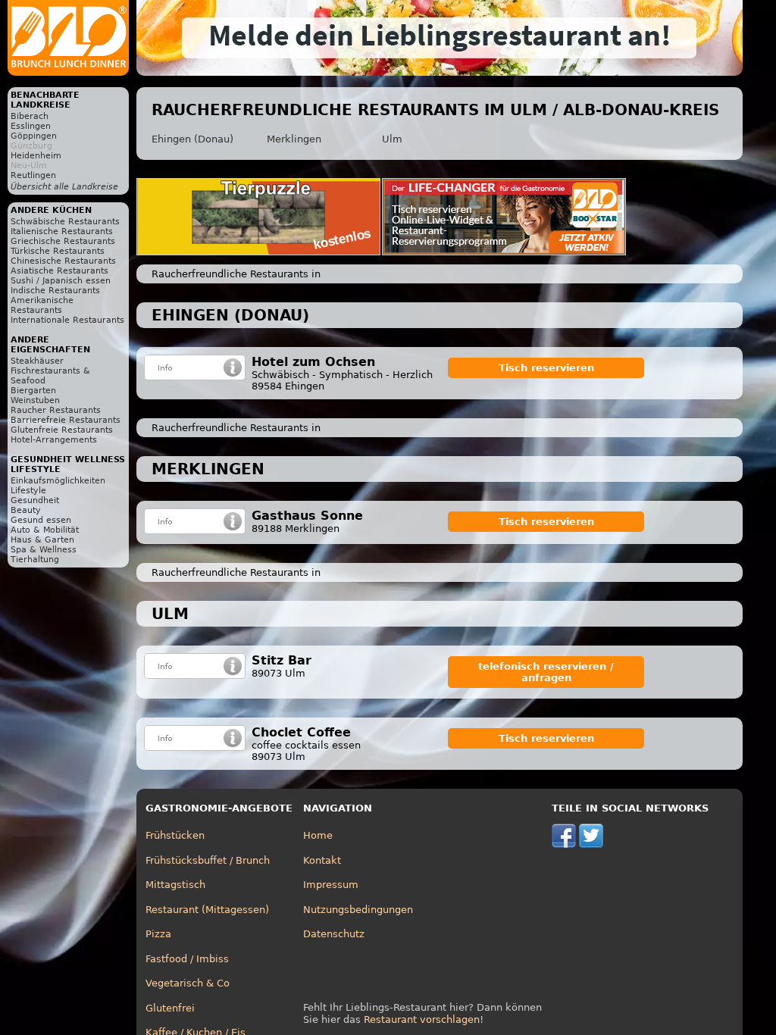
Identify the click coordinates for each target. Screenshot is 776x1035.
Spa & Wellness (44, 550)
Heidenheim (36, 156)
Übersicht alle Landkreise (64, 187)
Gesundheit (35, 500)
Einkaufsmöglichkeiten (58, 481)
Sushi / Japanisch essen (61, 281)
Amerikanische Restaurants (42, 305)
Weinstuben (35, 400)
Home (318, 835)
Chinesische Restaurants (63, 261)
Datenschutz (334, 934)
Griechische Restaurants (63, 241)
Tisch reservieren (546, 368)
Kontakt (322, 860)
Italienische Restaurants (62, 231)
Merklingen (294, 139)
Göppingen (34, 136)
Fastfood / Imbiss (187, 959)
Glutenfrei (170, 1008)
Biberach (29, 116)
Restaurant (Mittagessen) (207, 909)
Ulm (392, 139)
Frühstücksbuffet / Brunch (208, 860)
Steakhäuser (37, 361)
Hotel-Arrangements (54, 440)
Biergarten (33, 391)
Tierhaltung (35, 559)
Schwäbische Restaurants (65, 222)
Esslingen (31, 126)
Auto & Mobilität (45, 530)
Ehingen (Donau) (192, 139)
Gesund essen (41, 520)
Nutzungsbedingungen (358, 909)
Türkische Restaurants (58, 251)
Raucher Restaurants (56, 410)
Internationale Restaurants (67, 320)
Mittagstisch (175, 884)
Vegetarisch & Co (188, 983)
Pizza (158, 934)
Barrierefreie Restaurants (65, 420)
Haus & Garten (42, 540)
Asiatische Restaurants (59, 271)
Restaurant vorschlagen (422, 1019)
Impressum (330, 884)
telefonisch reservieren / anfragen (546, 672)
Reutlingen (33, 175)
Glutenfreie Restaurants (62, 430)
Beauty (26, 510)
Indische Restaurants (55, 290)
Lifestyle (28, 491)
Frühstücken (175, 835)
